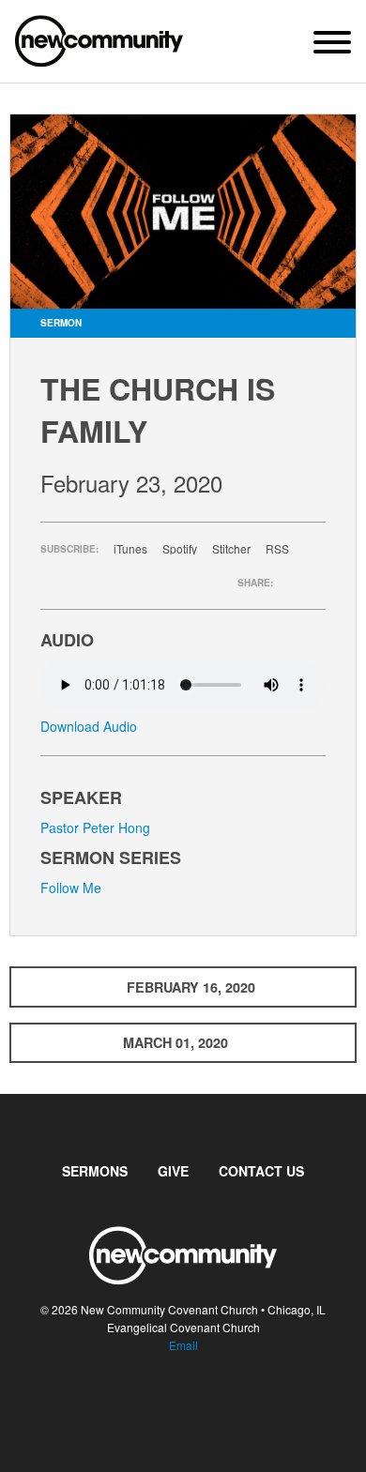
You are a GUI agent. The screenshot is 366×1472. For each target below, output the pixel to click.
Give (173, 1170)
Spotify (179, 548)
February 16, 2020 (191, 987)
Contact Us (261, 1170)
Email (183, 1345)
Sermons (95, 1170)
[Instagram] (198, 1401)
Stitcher (231, 548)
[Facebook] (168, 1401)
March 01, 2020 (175, 1042)
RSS (277, 548)
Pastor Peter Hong (95, 827)
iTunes (130, 548)
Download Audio (88, 726)
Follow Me (70, 887)
